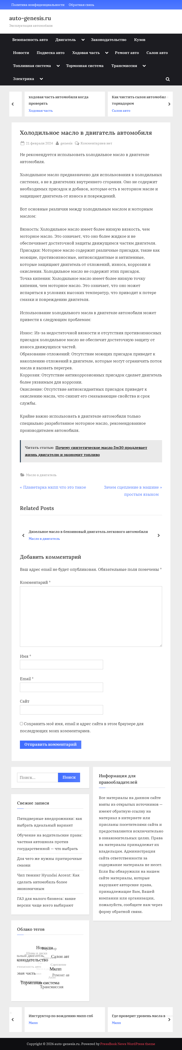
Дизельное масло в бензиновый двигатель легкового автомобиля (88, 531)
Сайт (24, 701)
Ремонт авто (127, 52)
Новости (21, 52)
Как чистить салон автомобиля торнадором (130, 100)
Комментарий (35, 582)
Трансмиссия (124, 65)
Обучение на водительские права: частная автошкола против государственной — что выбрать (49, 841)
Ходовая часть (86, 52)
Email (27, 678)
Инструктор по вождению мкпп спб (51, 1015)
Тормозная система (85, 65)
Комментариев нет (96, 143)
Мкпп (23, 1022)
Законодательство (108, 39)
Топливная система (32, 65)
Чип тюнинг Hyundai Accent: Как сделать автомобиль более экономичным (48, 881)
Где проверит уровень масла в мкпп (134, 1015)
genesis (66, 143)
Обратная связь (81, 4)
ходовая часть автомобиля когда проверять (49, 100)
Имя (25, 656)
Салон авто (157, 52)
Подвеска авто (50, 52)
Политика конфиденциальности (37, 4)
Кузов (139, 39)
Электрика (23, 78)
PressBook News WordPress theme (127, 1044)
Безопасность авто (30, 39)
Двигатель (65, 39)
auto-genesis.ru (30, 18)
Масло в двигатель (41, 475)
